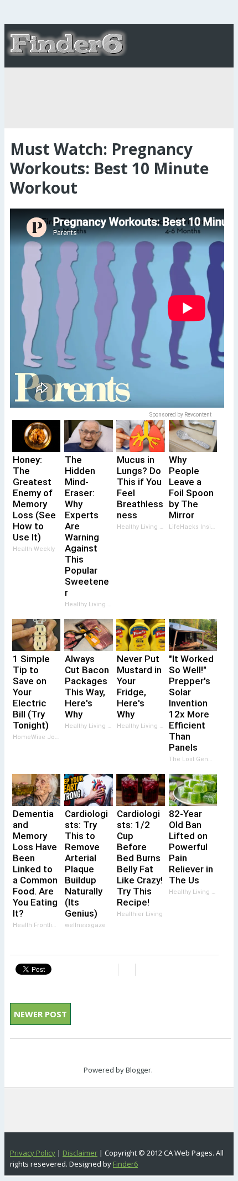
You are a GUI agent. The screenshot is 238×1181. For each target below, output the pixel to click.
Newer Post (40, 1013)
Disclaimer (80, 1153)
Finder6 (125, 1164)
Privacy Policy (32, 1153)
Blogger (138, 1070)
